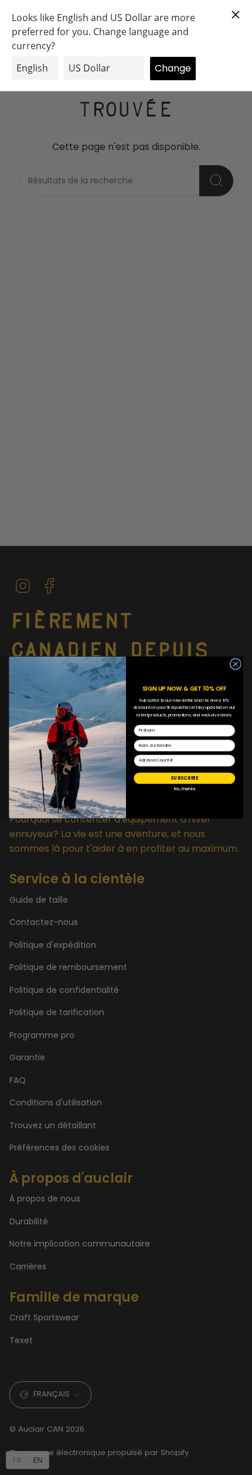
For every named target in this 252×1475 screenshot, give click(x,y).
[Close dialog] (235, 664)
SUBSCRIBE (184, 777)
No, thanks (184, 789)
